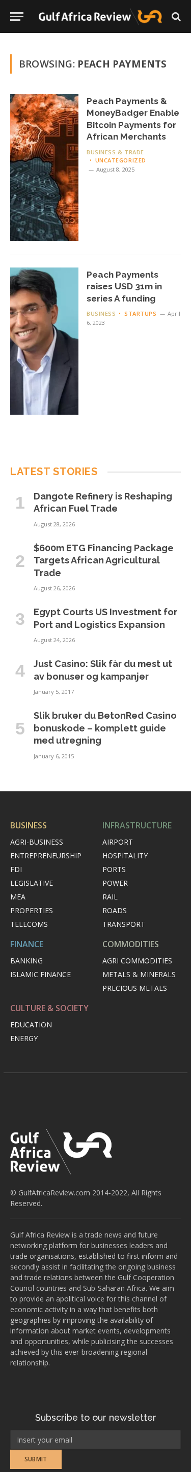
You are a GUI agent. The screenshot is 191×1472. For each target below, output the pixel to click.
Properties (31, 910)
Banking (26, 960)
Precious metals (134, 988)
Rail (110, 896)
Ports (114, 869)
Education (31, 1024)
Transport (123, 924)
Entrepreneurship (45, 855)
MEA (17, 896)
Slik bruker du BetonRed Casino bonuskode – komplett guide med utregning (105, 728)
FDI (16, 869)
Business (28, 825)
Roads (114, 910)
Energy (24, 1038)
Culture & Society (49, 1008)
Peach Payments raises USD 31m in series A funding (124, 287)
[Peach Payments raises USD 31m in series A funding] (44, 341)
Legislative (31, 883)
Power (115, 883)
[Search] (175, 16)
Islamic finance (40, 974)
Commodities (130, 944)
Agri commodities (137, 960)
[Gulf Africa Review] (100, 16)
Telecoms (29, 924)
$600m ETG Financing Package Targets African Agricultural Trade (104, 560)
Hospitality (125, 855)
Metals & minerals (139, 974)
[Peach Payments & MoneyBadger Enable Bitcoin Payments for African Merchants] (44, 167)
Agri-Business (36, 842)
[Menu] (16, 16)
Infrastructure (137, 825)
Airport (117, 842)
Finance (26, 944)
